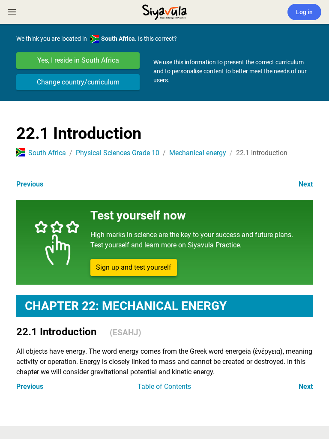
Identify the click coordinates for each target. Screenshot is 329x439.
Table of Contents (164, 386)
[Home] (164, 11)
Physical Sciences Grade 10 (117, 153)
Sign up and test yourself (133, 267)
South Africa (47, 153)
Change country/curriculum (78, 82)
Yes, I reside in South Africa (78, 60)
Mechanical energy (197, 153)
